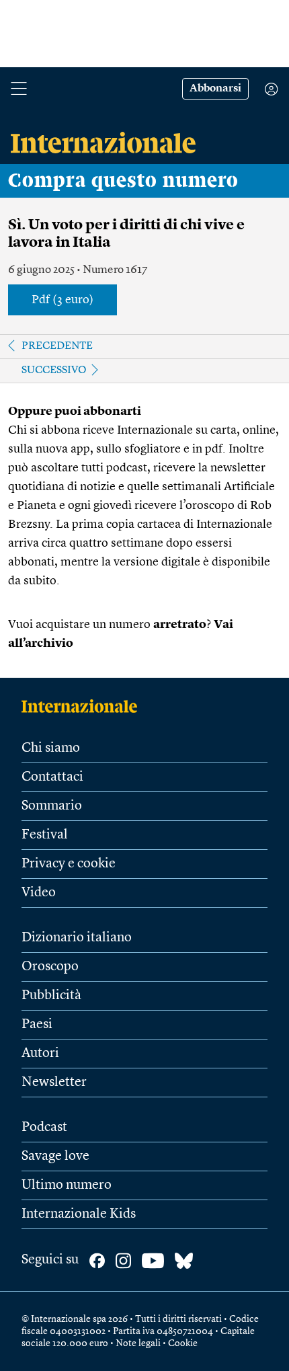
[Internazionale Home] (84, 706)
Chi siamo (51, 748)
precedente (57, 346)
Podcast (44, 1127)
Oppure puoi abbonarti (74, 411)
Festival (45, 835)
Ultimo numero (67, 1185)
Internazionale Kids (79, 1214)
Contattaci (52, 777)
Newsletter (54, 1082)
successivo (54, 370)
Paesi (37, 1024)
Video (39, 893)
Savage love (55, 1156)
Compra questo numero (123, 181)
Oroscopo (50, 967)
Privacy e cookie (69, 864)
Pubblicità (51, 996)
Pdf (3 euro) (62, 300)
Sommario (52, 806)
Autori (40, 1053)
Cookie (183, 1343)
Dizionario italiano (77, 938)
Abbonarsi (215, 88)
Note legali (138, 1343)
